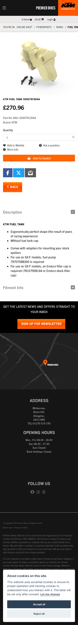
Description (12, 212)
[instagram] (39, 492)
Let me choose (50, 594)
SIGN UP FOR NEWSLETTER (41, 324)
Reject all (39, 613)
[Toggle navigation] (4, 8)
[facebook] (33, 492)
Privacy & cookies (20, 527)
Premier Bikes (45, 8)
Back (13, 187)
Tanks (59, 27)
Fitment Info (13, 287)
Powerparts (43, 27)
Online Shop (24, 27)
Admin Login (7, 527)
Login (50, 19)
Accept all (39, 604)
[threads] (45, 492)
